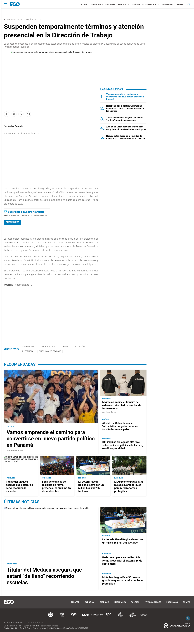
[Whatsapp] (21, 114)
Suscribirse (12, 222)
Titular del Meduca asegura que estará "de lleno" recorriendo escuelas (124, 118)
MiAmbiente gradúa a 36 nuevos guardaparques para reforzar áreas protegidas (128, 486)
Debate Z (85, 4)
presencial (28, 351)
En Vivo (180, 4)
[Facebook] (6, 114)
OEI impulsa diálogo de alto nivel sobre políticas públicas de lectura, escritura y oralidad (122, 445)
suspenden (28, 346)
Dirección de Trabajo (50, 351)
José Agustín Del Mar (15, 451)
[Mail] (28, 114)
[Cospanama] (85, 616)
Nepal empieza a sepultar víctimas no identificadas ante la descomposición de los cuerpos (125, 108)
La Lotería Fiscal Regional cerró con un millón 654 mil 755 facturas (91, 486)
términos (65, 346)
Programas (167, 4)
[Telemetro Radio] (132, 616)
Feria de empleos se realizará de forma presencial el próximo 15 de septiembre (56, 486)
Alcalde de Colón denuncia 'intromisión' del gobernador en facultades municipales (126, 127)
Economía (110, 4)
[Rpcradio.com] (108, 616)
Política (136, 4)
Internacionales (150, 4)
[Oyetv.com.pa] (74, 616)
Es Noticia (96, 4)
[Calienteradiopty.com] (120, 616)
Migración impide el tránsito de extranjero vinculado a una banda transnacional (121, 405)
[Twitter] (14, 114)
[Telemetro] (50, 616)
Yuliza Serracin (15, 126)
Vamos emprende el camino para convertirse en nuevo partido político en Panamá (125, 96)
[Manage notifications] (188, 618)
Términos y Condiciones (14, 623)
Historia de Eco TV (35, 623)
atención (80, 346)
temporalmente (47, 346)
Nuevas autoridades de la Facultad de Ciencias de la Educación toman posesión (125, 137)
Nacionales (123, 4)
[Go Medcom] (97, 616)
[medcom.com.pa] (143, 616)
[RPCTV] (62, 616)
